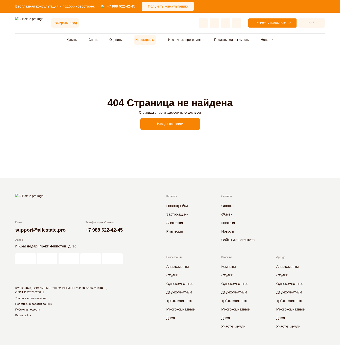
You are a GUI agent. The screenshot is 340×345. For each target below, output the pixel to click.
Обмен (226, 214)
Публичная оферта (27, 309)
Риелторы (174, 231)
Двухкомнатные (179, 292)
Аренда (280, 257)
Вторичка (226, 257)
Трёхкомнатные (234, 301)
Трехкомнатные (179, 301)
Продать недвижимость (231, 39)
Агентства (174, 223)
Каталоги (171, 196)
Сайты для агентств (238, 240)
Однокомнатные (179, 284)
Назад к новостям (170, 124)
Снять (93, 39)
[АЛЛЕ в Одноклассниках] (90, 258)
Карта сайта (23, 315)
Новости (267, 39)
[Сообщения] (225, 23)
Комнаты (228, 267)
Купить (72, 39)
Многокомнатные (180, 309)
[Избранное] (203, 23)
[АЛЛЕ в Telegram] (112, 258)
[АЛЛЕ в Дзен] (47, 258)
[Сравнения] (214, 23)
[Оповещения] (236, 23)
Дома (170, 318)
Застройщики (177, 214)
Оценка (227, 206)
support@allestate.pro (40, 230)
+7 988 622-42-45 (121, 6)
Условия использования (30, 298)
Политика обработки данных (33, 303)
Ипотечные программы (185, 39)
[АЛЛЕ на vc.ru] (25, 258)
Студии (172, 275)
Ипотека (228, 223)
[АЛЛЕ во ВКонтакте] (69, 258)
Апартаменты (177, 267)
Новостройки (145, 39)
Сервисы (226, 196)
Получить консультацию (168, 6)
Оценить (115, 39)
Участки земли (233, 326)
